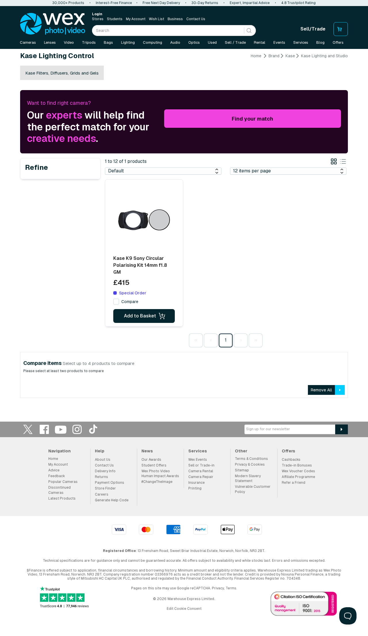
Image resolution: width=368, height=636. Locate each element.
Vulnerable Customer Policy (253, 489)
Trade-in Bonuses (297, 465)
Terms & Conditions (251, 459)
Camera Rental (200, 471)
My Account (135, 19)
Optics (194, 42)
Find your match (252, 119)
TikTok (93, 429)
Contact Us (195, 19)
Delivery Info (105, 471)
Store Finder (105, 488)
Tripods (89, 42)
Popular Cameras (63, 482)
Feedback (56, 476)
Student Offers (153, 465)
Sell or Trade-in (201, 465)
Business (175, 19)
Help (99, 451)
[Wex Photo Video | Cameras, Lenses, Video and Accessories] (52, 24)
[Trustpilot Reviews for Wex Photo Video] (64, 597)
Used (212, 42)
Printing (195, 488)
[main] (184, 228)
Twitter (28, 429)
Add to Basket (140, 316)
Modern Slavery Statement (248, 478)
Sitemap (242, 470)
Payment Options (109, 483)
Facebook (44, 429)
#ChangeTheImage (156, 482)
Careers (101, 494)
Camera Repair (200, 477)
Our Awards (151, 460)
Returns (101, 477)
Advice (54, 470)
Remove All (321, 390)
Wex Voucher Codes (298, 471)
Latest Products (62, 498)
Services (300, 42)
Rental (259, 42)
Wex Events (197, 460)
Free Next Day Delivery (161, 3)
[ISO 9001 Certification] (304, 605)
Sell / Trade (235, 42)
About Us (102, 460)
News (147, 451)
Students (114, 19)
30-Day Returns (204, 3)
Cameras (28, 42)
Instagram (77, 429)
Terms (231, 588)
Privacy (218, 588)
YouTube (60, 429)
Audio (175, 42)
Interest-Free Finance (114, 3)
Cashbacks (291, 460)
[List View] (343, 162)
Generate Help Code (112, 500)
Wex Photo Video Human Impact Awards (160, 473)
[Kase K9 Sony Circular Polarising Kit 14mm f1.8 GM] (144, 220)
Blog (320, 42)
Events (279, 42)
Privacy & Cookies (250, 464)
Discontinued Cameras (59, 489)
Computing (152, 42)
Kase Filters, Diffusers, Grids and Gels (62, 73)
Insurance (196, 483)
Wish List (156, 19)
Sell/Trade (312, 29)
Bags (108, 42)
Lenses (50, 42)
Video (69, 42)
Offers (338, 42)
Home (256, 56)
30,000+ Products (68, 3)
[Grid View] (333, 162)
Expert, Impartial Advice (250, 3)
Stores (97, 19)
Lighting (128, 42)
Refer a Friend (293, 483)
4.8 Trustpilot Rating (298, 3)
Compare (129, 301)
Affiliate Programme (298, 477)
